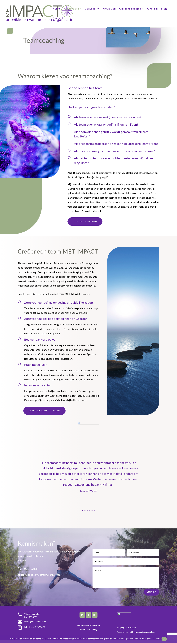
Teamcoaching (72, 9)
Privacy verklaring (88, 629)
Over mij (152, 9)
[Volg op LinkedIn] (82, 615)
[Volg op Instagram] (94, 615)
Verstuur (151, 592)
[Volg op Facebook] (88, 615)
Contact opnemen (85, 221)
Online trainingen (130, 9)
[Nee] (173, 638)
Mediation (109, 9)
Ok (164, 639)
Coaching (91, 9)
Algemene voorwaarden (88, 625)
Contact (58, 18)
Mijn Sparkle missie (126, 627)
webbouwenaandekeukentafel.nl (142, 632)
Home (56, 9)
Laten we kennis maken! (44, 410)
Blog (164, 9)
